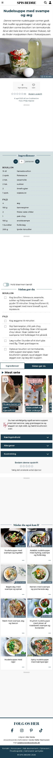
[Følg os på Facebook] (12, 731)
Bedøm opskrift (35, 94)
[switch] (6, 284)
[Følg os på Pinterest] (31, 731)
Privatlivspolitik (16, 751)
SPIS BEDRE (26, 2)
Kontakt (5, 748)
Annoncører (16, 748)
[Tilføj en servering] (37, 161)
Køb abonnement (30, 748)
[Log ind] (50, 2)
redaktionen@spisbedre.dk (28, 743)
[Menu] (6, 3)
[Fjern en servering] (15, 161)
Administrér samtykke (33, 751)
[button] (12, 394)
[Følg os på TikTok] (41, 731)
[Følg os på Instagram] (21, 731)
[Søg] (45, 2)
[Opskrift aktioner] (23, 560)
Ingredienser (12, 366)
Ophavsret (44, 748)
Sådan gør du (39, 366)
